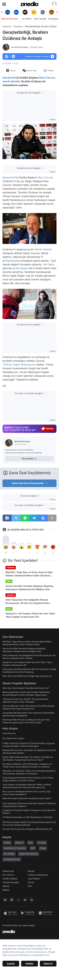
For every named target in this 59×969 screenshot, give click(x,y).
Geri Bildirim (8, 875)
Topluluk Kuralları (11, 882)
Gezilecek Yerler (12, 859)
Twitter (7, 842)
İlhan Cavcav (47, 77)
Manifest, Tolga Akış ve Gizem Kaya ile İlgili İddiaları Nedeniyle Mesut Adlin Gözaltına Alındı (29, 574)
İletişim (6, 890)
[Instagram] (5, 900)
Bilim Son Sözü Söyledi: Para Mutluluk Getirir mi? (26, 688)
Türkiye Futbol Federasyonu (19, 364)
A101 (33, 848)
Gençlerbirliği (11, 77)
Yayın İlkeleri (34, 878)
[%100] (33, 12)
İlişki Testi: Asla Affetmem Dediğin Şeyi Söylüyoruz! (27, 676)
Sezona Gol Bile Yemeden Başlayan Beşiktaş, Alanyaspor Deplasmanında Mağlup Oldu (30, 588)
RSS (30, 886)
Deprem (19, 842)
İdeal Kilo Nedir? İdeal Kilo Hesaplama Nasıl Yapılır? (27, 798)
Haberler (7, 26)
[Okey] (25, 12)
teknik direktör (12, 81)
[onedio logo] (28, 931)
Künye (31, 882)
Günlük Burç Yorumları (15, 848)
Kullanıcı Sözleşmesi (38, 875)
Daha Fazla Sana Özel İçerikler (28, 483)
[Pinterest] (31, 900)
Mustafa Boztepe (27, 47)
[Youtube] (25, 900)
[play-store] (28, 913)
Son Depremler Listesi (13, 738)
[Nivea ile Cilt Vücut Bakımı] (7, 12)
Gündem (18, 26)
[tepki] (6, 547)
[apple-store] (11, 913)
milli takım (49, 264)
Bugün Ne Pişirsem (28, 853)
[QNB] (42, 12)
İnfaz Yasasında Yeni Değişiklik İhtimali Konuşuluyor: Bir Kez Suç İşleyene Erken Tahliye (27, 601)
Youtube (42, 842)
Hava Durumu (9, 733)
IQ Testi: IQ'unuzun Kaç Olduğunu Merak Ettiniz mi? (27, 829)
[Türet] (51, 12)
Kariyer (31, 871)
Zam (30, 842)
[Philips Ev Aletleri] (16, 12)
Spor (9, 581)
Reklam (6, 886)
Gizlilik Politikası (10, 878)
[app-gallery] (46, 913)
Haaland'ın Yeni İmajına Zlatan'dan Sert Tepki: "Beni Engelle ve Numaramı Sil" (30, 615)
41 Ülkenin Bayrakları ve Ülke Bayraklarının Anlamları (28, 817)
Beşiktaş (11, 260)
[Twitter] (18, 900)
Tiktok (43, 848)
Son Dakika (9, 853)
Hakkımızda (8, 871)
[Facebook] (11, 900)
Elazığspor (22, 268)
